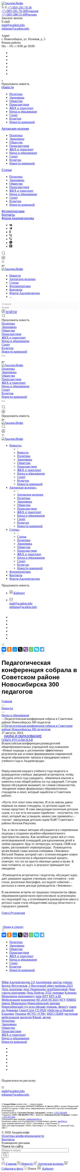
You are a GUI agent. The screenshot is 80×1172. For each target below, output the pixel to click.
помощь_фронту (57, 1006)
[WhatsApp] (31, 649)
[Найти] (5, 1155)
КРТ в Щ (55, 996)
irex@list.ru (62, 1121)
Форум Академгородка (18, 218)
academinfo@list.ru (34, 1119)
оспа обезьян (37, 1006)
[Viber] (10, 235)
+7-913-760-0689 (60, 1113)
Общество (16, 101)
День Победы (35, 992)
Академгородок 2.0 (22, 982)
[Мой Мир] (14, 649)
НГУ (62, 999)
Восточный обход (42, 985)
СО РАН (40, 1010)
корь (39, 996)
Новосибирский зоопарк (43, 1003)
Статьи (7, 170)
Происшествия (19, 104)
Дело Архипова (12, 989)
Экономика (16, 97)
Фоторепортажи (13, 211)
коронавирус (26, 996)
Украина (20, 1013)
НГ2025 (53, 999)
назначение (28, 999)
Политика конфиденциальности (23, 1136)
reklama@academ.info (15, 28)
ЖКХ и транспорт (21, 108)
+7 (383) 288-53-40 (19, 14)
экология (26, 1017)
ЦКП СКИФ (55, 1013)
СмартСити (26, 1010)
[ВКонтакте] (10, 225)
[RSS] (3, 653)
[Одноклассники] (10, 232)
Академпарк (44, 982)
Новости (8, 87)
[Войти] (3, 258)
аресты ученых (62, 982)
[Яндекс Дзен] (10, 246)
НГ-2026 (42, 999)
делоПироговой (57, 989)
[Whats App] (10, 242)
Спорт (13, 115)
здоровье (58, 992)
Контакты (8, 214)
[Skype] (36, 649)
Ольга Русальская (17, 739)
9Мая (5, 982)
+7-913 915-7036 (8, 1117)
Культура (15, 118)
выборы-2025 (64, 985)
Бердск (6, 985)
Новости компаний (22, 122)
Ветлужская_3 (20, 985)
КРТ (45, 996)
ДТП (48, 992)
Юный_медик (41, 1017)
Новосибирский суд (15, 1006)
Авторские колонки (15, 128)
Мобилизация (11, 999)
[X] (20, 649)
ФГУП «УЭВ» (36, 1013)
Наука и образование (23, 111)
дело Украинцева (34, 989)
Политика (16, 94)
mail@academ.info (13, 25)
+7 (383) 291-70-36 (19, 7)
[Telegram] (10, 228)
